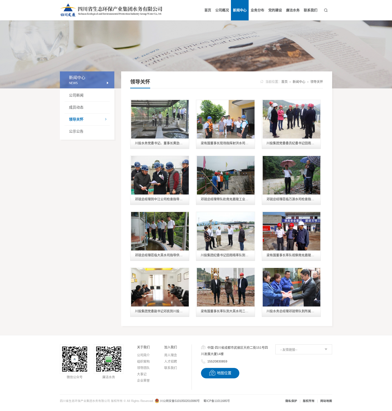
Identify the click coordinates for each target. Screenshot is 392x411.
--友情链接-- (288, 349)
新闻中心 (299, 81)
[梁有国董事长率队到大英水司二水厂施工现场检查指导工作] (225, 287)
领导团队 (143, 368)
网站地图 (326, 401)
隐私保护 (291, 401)
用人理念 (170, 355)
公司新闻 (76, 95)
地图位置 (220, 373)
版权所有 (309, 401)
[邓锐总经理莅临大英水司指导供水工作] (159, 231)
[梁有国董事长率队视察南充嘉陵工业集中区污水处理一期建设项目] (291, 231)
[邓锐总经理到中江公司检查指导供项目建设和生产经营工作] (159, 175)
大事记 (142, 374)
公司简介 (143, 355)
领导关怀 (88, 119)
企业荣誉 (143, 380)
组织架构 (143, 361)
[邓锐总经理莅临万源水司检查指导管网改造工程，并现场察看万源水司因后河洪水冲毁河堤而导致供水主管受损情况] (291, 175)
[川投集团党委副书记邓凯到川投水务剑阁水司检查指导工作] (159, 287)
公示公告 (76, 131)
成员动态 (76, 107)
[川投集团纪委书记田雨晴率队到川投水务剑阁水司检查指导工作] (225, 231)
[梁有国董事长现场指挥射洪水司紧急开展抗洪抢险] (225, 119)
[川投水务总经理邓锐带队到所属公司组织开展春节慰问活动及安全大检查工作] (291, 287)
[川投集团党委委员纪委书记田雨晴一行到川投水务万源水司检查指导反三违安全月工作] (291, 119)
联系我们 (170, 368)
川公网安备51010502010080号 (180, 401)
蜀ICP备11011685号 (216, 401)
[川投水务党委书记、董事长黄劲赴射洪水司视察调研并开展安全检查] (159, 119)
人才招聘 (170, 361)
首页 (284, 81)
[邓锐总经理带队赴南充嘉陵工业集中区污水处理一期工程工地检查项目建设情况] (225, 175)
